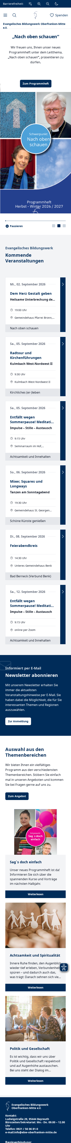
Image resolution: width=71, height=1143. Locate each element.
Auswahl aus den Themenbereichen (25, 773)
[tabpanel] (35, 132)
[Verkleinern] (47, 4)
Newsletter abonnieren (31, 697)
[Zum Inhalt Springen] (30, 4)
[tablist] (59, 247)
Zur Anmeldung (18, 743)
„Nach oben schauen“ (35, 36)
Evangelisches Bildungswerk (29, 269)
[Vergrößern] (39, 4)
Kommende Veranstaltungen (24, 279)
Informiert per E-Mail (23, 690)
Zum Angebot (17, 818)
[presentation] (53, 247)
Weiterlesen (35, 916)
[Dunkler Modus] (56, 4)
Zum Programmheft (36, 83)
